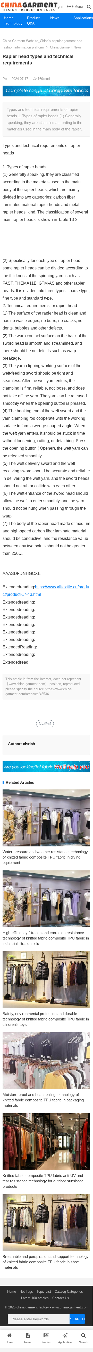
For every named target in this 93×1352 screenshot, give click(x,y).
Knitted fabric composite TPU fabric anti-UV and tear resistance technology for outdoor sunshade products (43, 1181)
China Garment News (66, 47)
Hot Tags (26, 1291)
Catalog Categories (69, 1291)
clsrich (29, 743)
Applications (83, 18)
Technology (13, 23)
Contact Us (60, 1298)
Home (9, 18)
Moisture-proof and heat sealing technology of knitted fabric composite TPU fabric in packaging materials (43, 1100)
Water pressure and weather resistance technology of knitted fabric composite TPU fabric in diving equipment (45, 857)
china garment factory (32, 1307)
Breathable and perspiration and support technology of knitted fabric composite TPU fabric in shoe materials (46, 1261)
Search (77, 1319)
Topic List (44, 1291)
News (54, 18)
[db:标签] (45, 724)
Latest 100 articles (35, 1298)
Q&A (31, 23)
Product (33, 18)
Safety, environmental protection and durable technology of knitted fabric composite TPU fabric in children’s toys (46, 1019)
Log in (58, 7)
